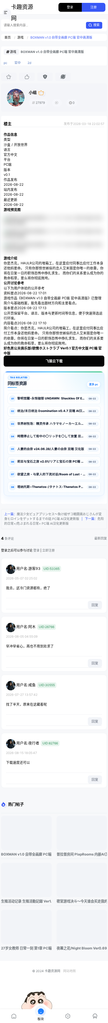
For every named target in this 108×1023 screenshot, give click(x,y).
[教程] (67, 1016)
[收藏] (8, 77)
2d (29, 63)
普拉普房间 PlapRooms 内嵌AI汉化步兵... (82, 854)
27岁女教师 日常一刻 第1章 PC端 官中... (26, 948)
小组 (33, 92)
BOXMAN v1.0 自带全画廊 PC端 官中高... (26, 854)
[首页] (13, 1016)
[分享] (63, 77)
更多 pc (93, 384)
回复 (94, 605)
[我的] (94, 1016)
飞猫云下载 (54, 361)
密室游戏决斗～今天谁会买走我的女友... (82, 901)
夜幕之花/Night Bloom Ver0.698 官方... (82, 948)
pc (5, 63)
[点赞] (26, 77)
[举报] (44, 77)
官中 (17, 63)
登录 (70, 7)
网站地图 (69, 971)
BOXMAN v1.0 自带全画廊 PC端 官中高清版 (61, 37)
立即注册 (48, 550)
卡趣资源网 (22, 12)
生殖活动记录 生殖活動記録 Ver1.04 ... (26, 901)
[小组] (16, 97)
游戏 (20, 37)
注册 (93, 7)
